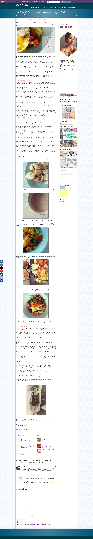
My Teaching (62, 7)
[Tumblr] (1, 274)
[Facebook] (1, 261)
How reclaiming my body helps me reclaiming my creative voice (27, 440)
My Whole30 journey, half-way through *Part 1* (28, 446)
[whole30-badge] (36, 40)
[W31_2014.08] (36, 400)
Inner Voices (22, 4)
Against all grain (21, 429)
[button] (46, 1)
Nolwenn (26, 477)
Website (31, 512)
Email (30, 509)
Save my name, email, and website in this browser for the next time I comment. (33, 515)
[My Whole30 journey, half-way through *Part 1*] (18, 447)
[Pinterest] (1, 271)
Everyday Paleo (21, 425)
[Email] (1, 277)
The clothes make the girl (24, 426)
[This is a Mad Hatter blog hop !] (39, 440)
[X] (1, 268)
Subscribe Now (66, 1)
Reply (23, 473)
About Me (34, 7)
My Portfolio (71, 7)
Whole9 (18, 423)
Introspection (36, 15)
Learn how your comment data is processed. (41, 524)
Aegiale (24, 466)
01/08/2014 (20, 15)
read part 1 (46, 24)
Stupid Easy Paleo (22, 428)
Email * (74, 175)
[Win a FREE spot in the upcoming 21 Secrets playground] (39, 445)
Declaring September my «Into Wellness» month (27, 452)
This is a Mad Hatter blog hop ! (49, 438)
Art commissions (51, 7)
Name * (74, 172)
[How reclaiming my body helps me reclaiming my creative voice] (18, 440)
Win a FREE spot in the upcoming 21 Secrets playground (48, 445)
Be (26, 15)
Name (30, 506)
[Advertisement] (64, 193)
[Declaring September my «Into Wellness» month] (18, 452)
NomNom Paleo (20, 424)
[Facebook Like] (1, 264)
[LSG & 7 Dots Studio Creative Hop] (39, 451)
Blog (42, 7)
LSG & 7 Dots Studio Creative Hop (48, 450)
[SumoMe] (1, 280)
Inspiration (30, 15)
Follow (61, 30)
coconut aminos (25, 152)
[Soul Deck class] (68, 119)
